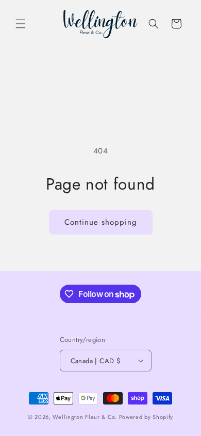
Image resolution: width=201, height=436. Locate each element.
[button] (20, 23)
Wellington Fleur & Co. (84, 417)
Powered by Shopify (146, 417)
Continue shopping (100, 222)
